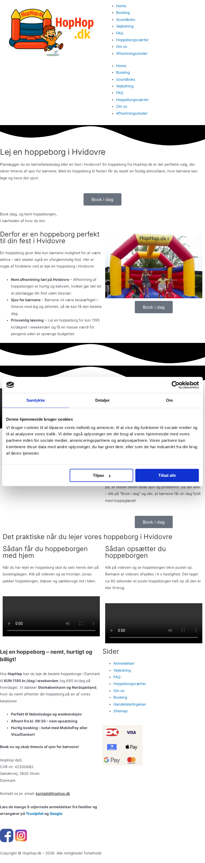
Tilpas (98, 475)
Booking (123, 12)
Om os (121, 46)
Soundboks (125, 19)
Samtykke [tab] (35, 400)
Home (121, 6)
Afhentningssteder (132, 53)
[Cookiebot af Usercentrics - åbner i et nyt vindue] (175, 385)
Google (56, 813)
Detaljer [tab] (102, 400)
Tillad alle (167, 475)
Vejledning (124, 26)
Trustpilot (35, 813)
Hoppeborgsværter (132, 40)
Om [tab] (169, 400)
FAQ (119, 33)
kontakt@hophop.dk (53, 793)
